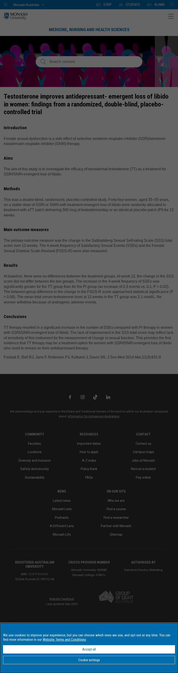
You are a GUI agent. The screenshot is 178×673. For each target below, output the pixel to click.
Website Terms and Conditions (64, 640)
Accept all (89, 649)
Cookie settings (89, 660)
